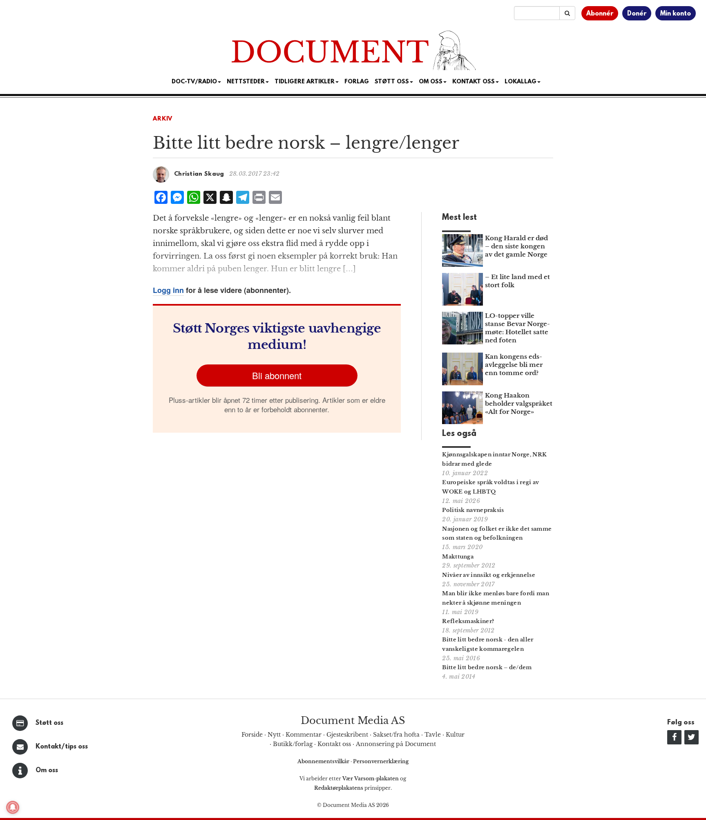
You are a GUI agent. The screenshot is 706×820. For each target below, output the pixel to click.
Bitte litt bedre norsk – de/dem (487, 667)
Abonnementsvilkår (324, 761)
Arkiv (162, 119)
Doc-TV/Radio (194, 81)
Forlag (356, 81)
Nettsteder (246, 81)
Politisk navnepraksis (473, 510)
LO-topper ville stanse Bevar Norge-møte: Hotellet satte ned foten (517, 328)
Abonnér (599, 14)
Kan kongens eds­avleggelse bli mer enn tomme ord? (514, 365)
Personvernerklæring (381, 761)
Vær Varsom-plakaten (370, 778)
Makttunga (458, 556)
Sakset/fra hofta (396, 734)
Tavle (432, 734)
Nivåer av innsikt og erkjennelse (488, 575)
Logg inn (168, 290)
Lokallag (520, 81)
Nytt (274, 734)
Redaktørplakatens (338, 788)
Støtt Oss (392, 81)
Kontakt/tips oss (62, 747)
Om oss (47, 770)
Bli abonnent (277, 375)
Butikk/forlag (293, 744)
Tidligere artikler (305, 81)
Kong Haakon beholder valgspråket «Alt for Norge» (518, 403)
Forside (252, 734)
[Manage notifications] (12, 807)
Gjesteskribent (347, 734)
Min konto (675, 14)
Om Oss (430, 81)
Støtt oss (49, 723)
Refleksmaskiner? (468, 621)
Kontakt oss (473, 81)
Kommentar (304, 734)
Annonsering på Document (396, 744)
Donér (636, 14)
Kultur (455, 734)
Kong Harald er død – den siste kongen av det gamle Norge (516, 246)
